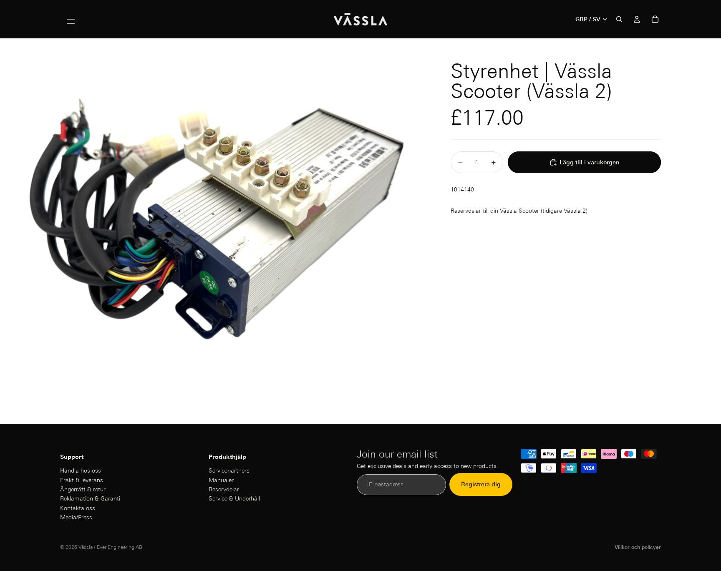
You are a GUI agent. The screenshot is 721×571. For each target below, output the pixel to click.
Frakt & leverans (81, 480)
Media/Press (76, 517)
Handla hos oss (80, 470)
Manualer (221, 480)
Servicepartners (229, 470)
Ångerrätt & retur (83, 489)
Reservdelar (224, 489)
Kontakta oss (77, 508)
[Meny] (71, 19)
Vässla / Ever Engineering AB (110, 547)
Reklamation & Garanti (90, 499)
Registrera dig (481, 484)
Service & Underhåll (234, 499)
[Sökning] (619, 19)
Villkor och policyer (638, 547)
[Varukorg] (655, 19)
